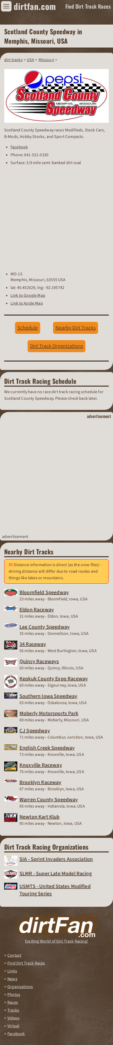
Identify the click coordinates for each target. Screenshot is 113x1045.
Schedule (27, 328)
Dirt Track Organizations (56, 346)
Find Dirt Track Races (88, 6)
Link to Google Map (28, 295)
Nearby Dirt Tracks (75, 328)
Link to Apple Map (27, 303)
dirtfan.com (35, 6)
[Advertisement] (56, 476)
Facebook (19, 147)
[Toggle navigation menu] (6, 6)
